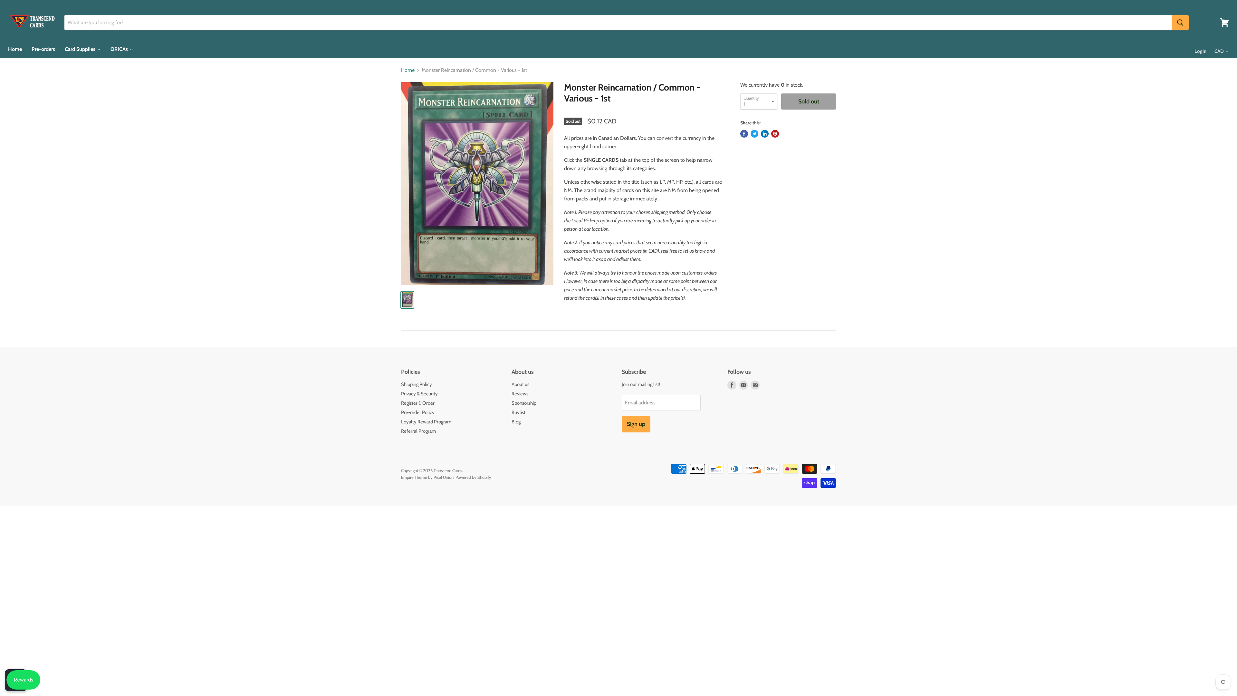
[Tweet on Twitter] (754, 134)
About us (520, 384)
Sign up (636, 424)
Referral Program (418, 431)
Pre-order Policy (418, 412)
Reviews (520, 394)
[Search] (1180, 22)
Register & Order (418, 403)
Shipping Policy (416, 384)
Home (408, 70)
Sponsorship (524, 403)
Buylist (518, 412)
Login (1200, 51)
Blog (516, 422)
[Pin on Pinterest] (775, 134)
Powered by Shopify (473, 477)
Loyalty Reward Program (426, 422)
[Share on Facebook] (744, 134)
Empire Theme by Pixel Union (427, 477)
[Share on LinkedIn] (765, 134)
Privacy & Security (419, 394)
